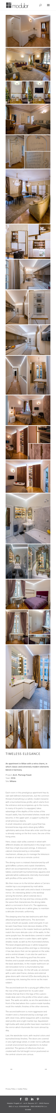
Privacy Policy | (12, 1089)
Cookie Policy (22, 1089)
